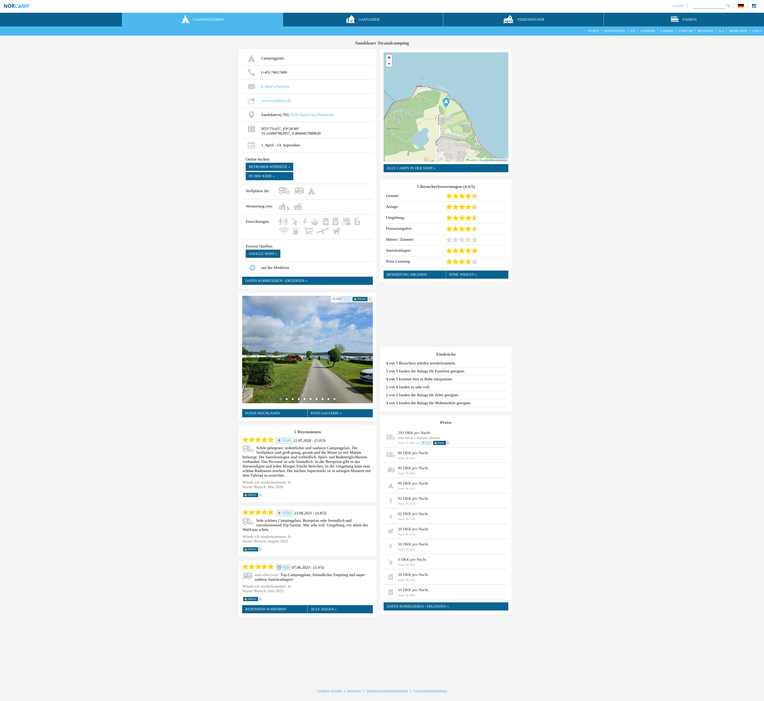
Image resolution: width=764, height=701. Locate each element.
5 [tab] (305, 399)
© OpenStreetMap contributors (492, 160)
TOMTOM (685, 31)
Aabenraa (307, 114)
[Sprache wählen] (741, 7)
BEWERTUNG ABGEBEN (407, 275)
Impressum (354, 690)
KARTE (593, 31)
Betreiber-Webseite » (269, 167)
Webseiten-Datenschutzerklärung (387, 690)
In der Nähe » (262, 176)
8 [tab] (323, 399)
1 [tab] (281, 399)
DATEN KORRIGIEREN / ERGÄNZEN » (276, 281)
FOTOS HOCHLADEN (262, 413)
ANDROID (647, 31)
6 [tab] (311, 399)
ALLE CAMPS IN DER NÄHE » (411, 168)
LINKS (757, 31)
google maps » (263, 254)
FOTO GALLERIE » (326, 413)
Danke (439, 442)
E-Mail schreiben (275, 86)
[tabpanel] (307, 349)
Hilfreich (360, 299)
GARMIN (666, 31)
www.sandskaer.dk (276, 100)
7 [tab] (317, 399)
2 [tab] (287, 399)
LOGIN (678, 6)
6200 (295, 114)
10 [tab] (334, 399)
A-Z (721, 31)
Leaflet (472, 160)
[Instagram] (754, 7)
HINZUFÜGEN (614, 31)
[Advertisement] (307, 649)
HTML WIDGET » (463, 275)
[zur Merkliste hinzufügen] (252, 268)
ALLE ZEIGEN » (324, 609)
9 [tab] (328, 399)
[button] (446, 102)
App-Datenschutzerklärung (430, 690)
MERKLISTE (738, 31)
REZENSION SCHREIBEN (265, 609)
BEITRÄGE (706, 31)
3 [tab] (293, 399)
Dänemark (325, 114)
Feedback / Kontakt (329, 690)
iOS (632, 31)
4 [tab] (299, 399)
